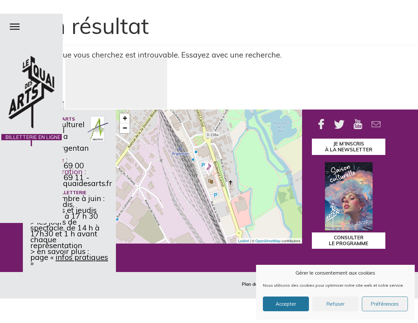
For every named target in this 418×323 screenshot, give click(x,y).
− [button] (125, 128)
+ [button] (125, 118)
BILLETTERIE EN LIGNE (31, 140)
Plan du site (254, 284)
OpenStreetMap (268, 240)
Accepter (286, 304)
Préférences (385, 304)
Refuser (335, 304)
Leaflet (243, 240)
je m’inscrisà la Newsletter (348, 147)
